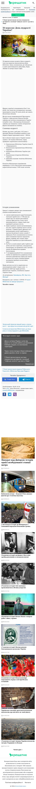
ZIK (23, 275)
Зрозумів (18, 15)
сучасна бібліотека (9, 390)
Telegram (27, 379)
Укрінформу (17, 275)
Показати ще (29, 364)
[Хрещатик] (17, 3)
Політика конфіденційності (14, 782)
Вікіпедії (5, 277)
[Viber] (15, 394)
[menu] (2, 3)
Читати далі (17, 749)
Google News (11, 379)
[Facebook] (4, 394)
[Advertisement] (18, 88)
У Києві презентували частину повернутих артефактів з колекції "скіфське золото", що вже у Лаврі (18, 21)
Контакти (28, 782)
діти (7, 388)
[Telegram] (9, 394)
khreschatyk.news (20, 786)
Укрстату (27, 275)
